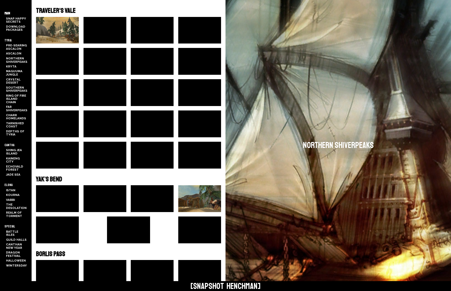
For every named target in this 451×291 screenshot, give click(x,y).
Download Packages (15, 28)
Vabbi (10, 200)
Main (7, 13)
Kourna (13, 195)
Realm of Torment (14, 214)
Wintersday (16, 265)
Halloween (16, 260)
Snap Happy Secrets (16, 20)
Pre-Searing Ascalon (16, 47)
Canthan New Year (14, 246)
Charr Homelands (16, 116)
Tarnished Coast (15, 124)
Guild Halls (16, 240)
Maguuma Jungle (14, 72)
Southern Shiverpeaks (16, 89)
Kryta (11, 66)
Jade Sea (13, 174)
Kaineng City (13, 160)
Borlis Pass (50, 254)
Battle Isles (12, 233)
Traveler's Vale (56, 11)
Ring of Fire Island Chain (16, 99)
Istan (10, 190)
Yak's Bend (49, 179)
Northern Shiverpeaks (16, 60)
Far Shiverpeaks (16, 108)
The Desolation (16, 206)
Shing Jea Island (14, 151)
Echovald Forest (14, 168)
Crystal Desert (13, 81)
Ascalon (13, 53)
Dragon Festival (13, 254)
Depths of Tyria (15, 133)
